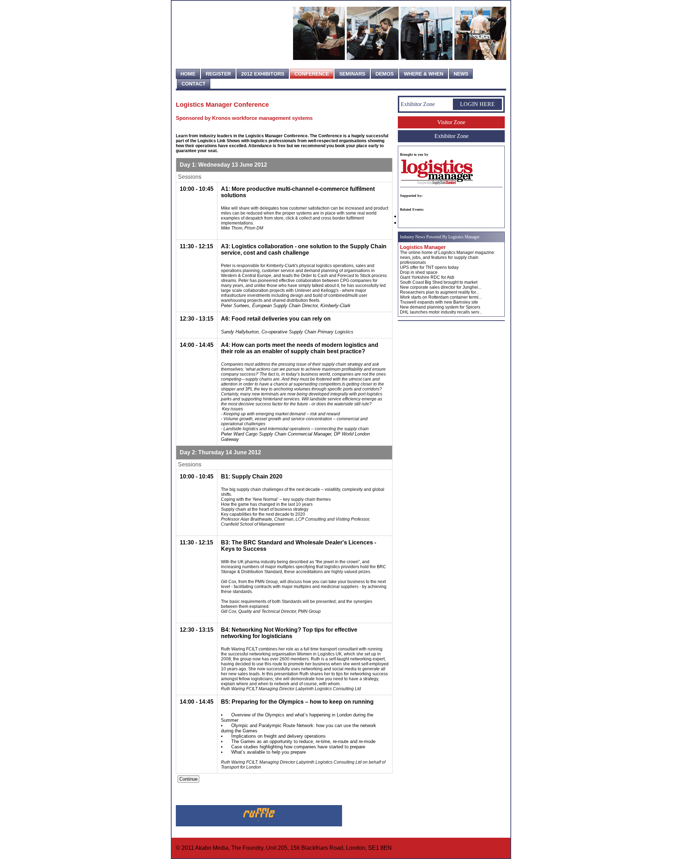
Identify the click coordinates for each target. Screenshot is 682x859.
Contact (194, 84)
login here (477, 104)
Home (187, 74)
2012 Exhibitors (262, 74)
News (461, 74)
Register (218, 74)
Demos (384, 74)
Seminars (352, 74)
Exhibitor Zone (451, 136)
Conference (311, 74)
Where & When (423, 74)
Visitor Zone (451, 122)
